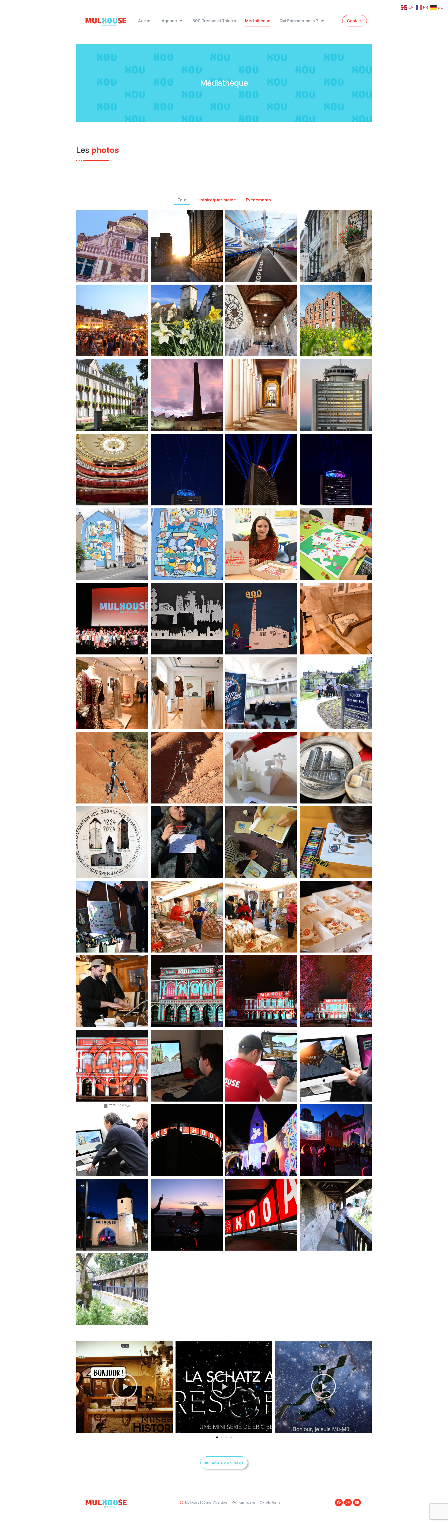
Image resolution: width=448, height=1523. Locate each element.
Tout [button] (182, 199)
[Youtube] (357, 1502)
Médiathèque (257, 20)
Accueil (145, 20)
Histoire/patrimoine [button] (216, 199)
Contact (354, 20)
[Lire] (124, 1387)
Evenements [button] (258, 199)
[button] (81, 1387)
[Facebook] (339, 1502)
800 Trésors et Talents (214, 20)
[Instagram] (348, 1502)
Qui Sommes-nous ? (298, 20)
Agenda (169, 20)
